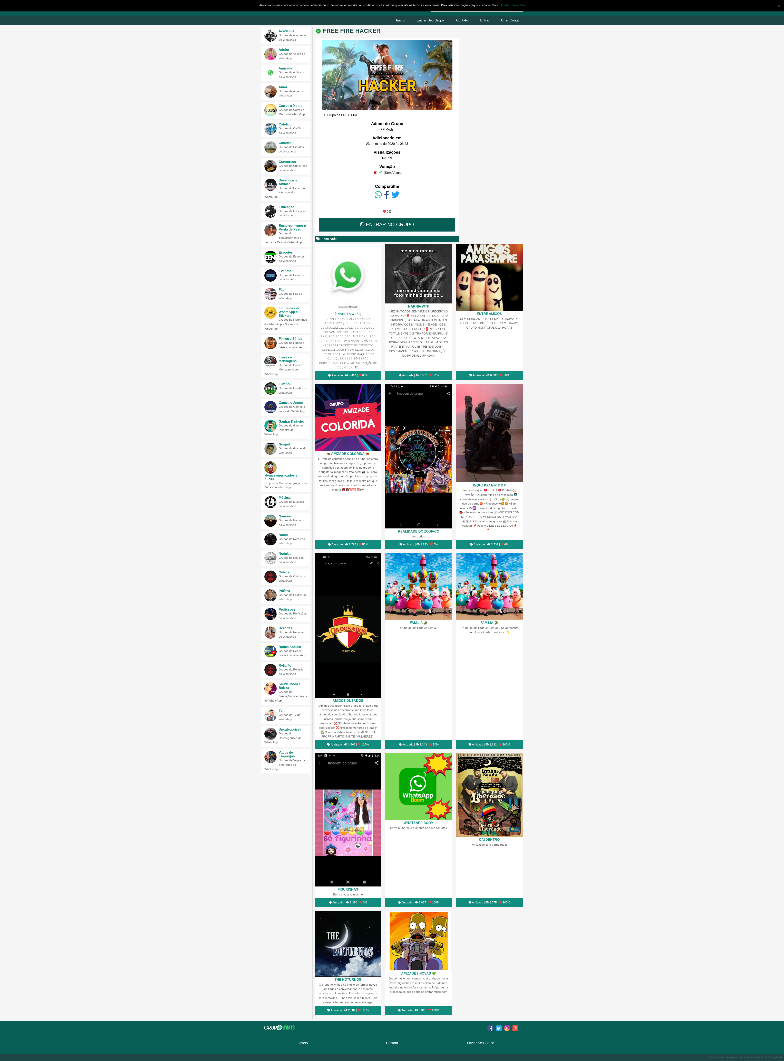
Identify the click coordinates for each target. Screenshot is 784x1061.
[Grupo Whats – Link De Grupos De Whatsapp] (279, 1027)
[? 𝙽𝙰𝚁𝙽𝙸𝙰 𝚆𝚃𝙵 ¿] (348, 277)
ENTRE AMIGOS (489, 314)
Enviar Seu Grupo (430, 20)
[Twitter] (395, 194)
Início (400, 20)
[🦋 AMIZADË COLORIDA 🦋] (348, 417)
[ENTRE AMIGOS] (489, 277)
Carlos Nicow (743, 1057)
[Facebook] (386, 194)
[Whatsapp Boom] (418, 786)
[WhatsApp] (378, 194)
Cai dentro (489, 839)
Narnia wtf (418, 306)
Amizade (330, 239)
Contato (462, 20)
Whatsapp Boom (418, 823)
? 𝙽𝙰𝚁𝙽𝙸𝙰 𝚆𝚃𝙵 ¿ (348, 314)
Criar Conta (510, 20)
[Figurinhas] (348, 820)
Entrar (485, 20)
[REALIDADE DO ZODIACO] (418, 456)
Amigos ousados (348, 700)
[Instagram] (507, 1028)
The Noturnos (348, 979)
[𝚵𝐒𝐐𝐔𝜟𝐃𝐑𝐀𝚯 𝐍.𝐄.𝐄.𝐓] (489, 433)
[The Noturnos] (348, 944)
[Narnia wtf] (418, 273)
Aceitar (505, 5)
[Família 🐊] (418, 586)
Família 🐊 (419, 623)
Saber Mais (519, 5)
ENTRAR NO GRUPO (389, 224)
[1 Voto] (375, 172)
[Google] (515, 1028)
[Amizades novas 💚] (418, 940)
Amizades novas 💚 (418, 973)
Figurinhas (348, 889)
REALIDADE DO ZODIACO (418, 531)
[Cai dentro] (489, 795)
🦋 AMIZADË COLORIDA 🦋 (347, 454)
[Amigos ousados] (348, 625)
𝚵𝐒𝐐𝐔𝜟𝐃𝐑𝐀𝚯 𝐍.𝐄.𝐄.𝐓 (489, 485)
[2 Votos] (380, 172)
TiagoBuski (776, 1057)
